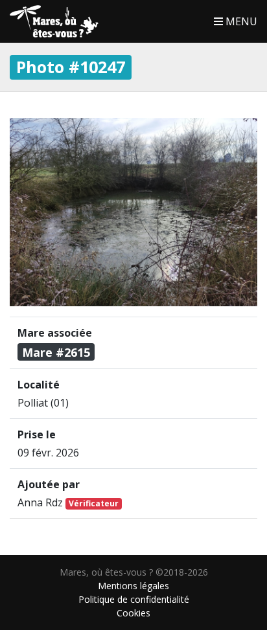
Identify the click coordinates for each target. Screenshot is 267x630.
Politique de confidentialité (133, 599)
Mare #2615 (56, 352)
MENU (240, 21)
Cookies (133, 613)
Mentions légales (133, 585)
